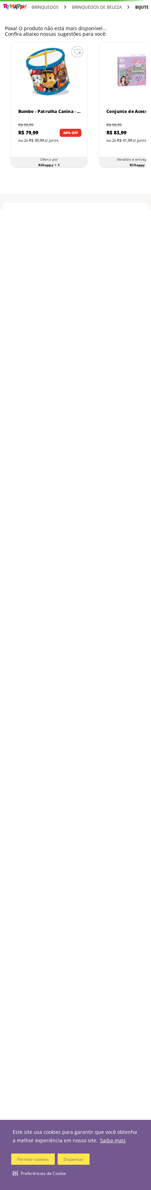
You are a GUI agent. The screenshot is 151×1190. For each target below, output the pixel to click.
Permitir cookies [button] (33, 1159)
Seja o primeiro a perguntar (75, 291)
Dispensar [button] (74, 1159)
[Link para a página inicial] (15, 7)
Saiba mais (113, 1140)
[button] (39, 1173)
